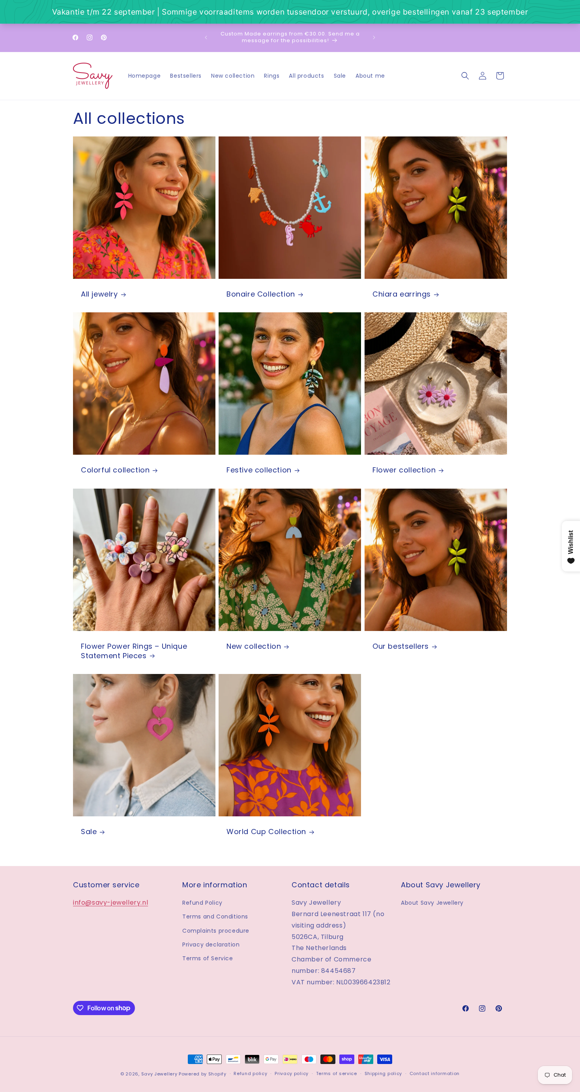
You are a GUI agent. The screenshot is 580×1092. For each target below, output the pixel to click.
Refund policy (250, 1073)
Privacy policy (292, 1073)
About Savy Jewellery (432, 903)
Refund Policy (202, 903)
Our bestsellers (400, 646)
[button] (465, 75)
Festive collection (259, 470)
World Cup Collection (266, 831)
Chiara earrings (401, 294)
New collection (253, 646)
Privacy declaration (210, 944)
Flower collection (404, 470)
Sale (89, 831)
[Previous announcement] (206, 37)
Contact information (435, 1073)
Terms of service (336, 1073)
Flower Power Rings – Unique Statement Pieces (134, 651)
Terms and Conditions (215, 916)
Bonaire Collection (260, 294)
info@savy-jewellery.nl (110, 902)
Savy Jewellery (159, 1074)
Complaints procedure (215, 931)
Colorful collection (115, 470)
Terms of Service (207, 958)
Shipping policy (383, 1073)
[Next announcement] (374, 37)
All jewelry (99, 294)
